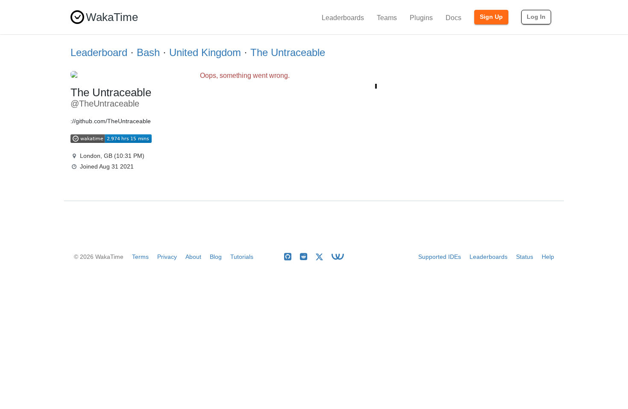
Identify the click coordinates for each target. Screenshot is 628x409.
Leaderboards (343, 17)
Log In (536, 16)
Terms (140, 256)
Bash (148, 52)
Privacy (167, 256)
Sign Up (491, 16)
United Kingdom (205, 52)
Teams (387, 17)
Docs (453, 17)
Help (548, 256)
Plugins (421, 17)
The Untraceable (287, 52)
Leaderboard (98, 52)
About (193, 256)
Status (524, 256)
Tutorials (241, 256)
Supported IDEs (439, 256)
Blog (216, 256)
